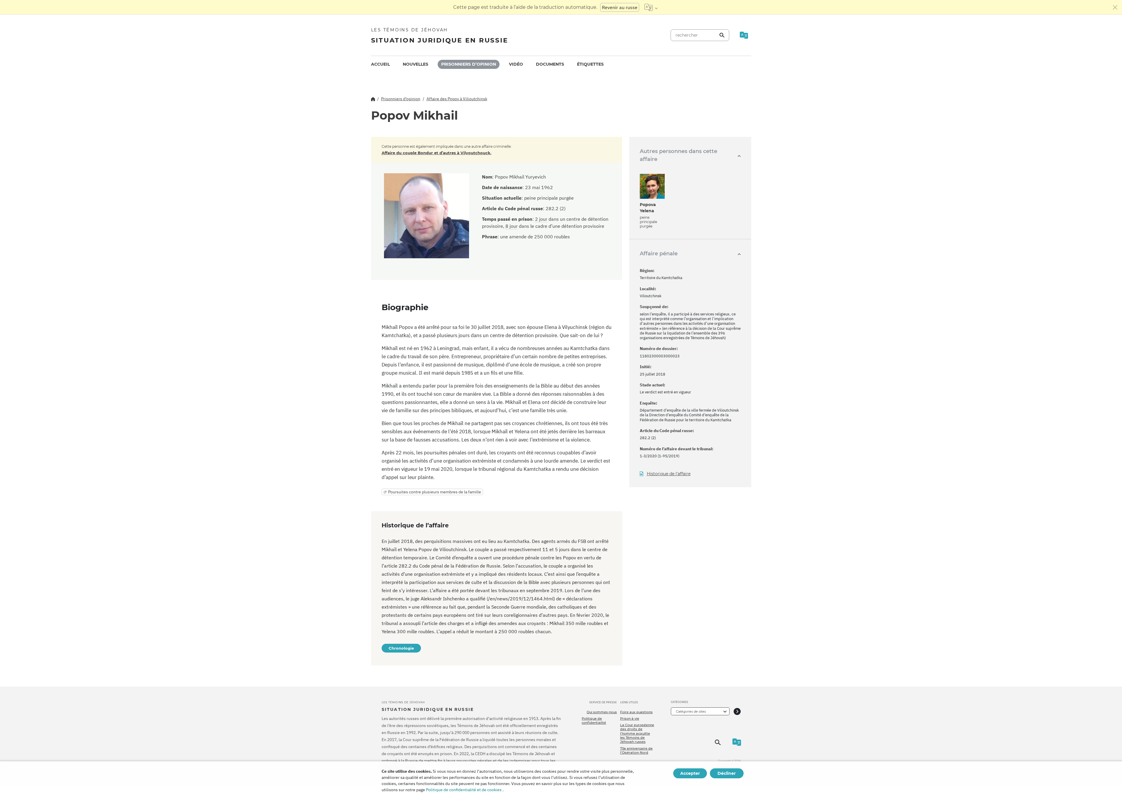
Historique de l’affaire (669, 473)
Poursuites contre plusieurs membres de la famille (434, 492)
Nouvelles (415, 64)
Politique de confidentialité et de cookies (464, 789)
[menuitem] (380, 64)
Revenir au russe (619, 7)
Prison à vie (629, 718)
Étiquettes (590, 64)
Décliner (726, 773)
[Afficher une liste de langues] (651, 7)
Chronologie (401, 648)
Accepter (690, 773)
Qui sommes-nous (602, 712)
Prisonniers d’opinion (468, 64)
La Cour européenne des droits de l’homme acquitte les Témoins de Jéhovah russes (637, 733)
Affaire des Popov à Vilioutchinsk (457, 98)
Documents (550, 64)
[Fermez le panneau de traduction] (1115, 7)
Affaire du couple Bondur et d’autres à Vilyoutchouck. (436, 152)
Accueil (380, 64)
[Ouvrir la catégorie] (737, 711)
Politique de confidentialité (594, 720)
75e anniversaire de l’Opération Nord (636, 750)
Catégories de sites (691, 711)
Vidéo (516, 64)
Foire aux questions (636, 712)
